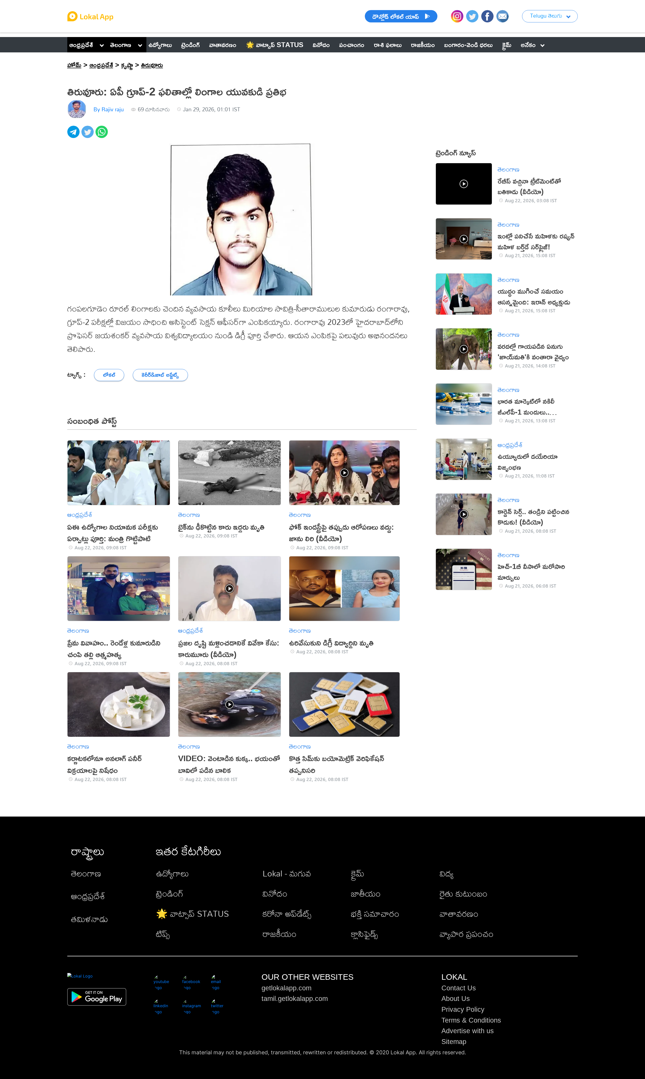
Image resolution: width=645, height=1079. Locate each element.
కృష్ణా (127, 64)
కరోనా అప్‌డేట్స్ (287, 913)
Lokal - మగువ (287, 873)
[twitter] (88, 135)
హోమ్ (74, 64)
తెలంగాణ (120, 44)
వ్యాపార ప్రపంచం (467, 933)
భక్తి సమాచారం (375, 913)
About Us (455, 998)
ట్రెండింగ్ (169, 893)
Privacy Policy (463, 1009)
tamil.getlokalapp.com (295, 998)
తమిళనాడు (89, 919)
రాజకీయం (280, 933)
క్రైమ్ (357, 873)
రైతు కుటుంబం (464, 893)
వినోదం (275, 893)
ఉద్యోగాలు (172, 873)
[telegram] (74, 135)
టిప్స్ (163, 933)
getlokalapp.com (286, 988)
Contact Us (458, 988)
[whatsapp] (102, 135)
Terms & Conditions (471, 1020)
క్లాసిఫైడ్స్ (364, 933)
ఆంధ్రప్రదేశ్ (81, 44)
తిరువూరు (152, 64)
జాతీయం (366, 893)
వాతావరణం (459, 913)
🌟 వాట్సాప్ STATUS (192, 913)
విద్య (447, 873)
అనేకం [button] (528, 44)
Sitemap (453, 1042)
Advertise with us (467, 1031)
